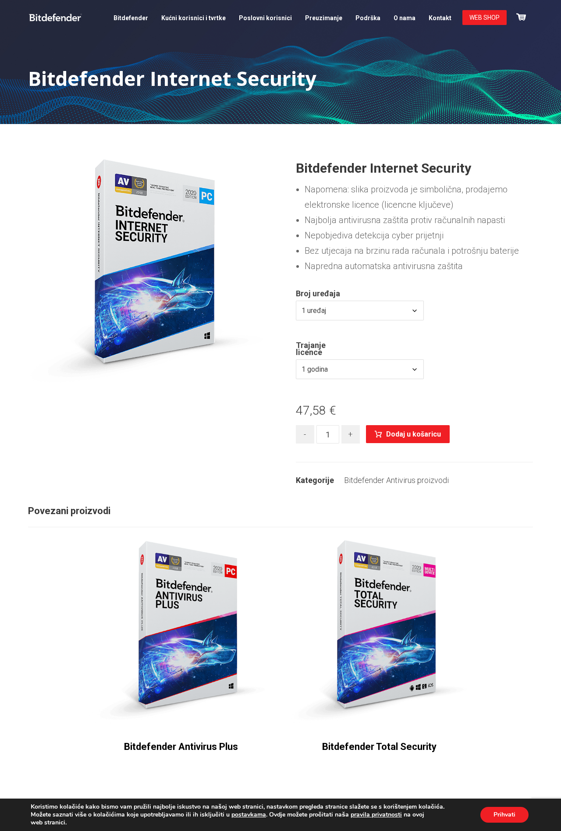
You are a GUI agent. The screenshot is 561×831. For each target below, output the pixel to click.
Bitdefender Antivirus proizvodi (396, 480)
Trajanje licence (311, 349)
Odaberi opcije (190, 706)
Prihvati (504, 814)
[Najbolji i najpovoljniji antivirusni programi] (55, 17)
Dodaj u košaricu (413, 434)
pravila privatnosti (376, 814)
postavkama (248, 815)
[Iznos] (521, 16)
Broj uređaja (318, 293)
